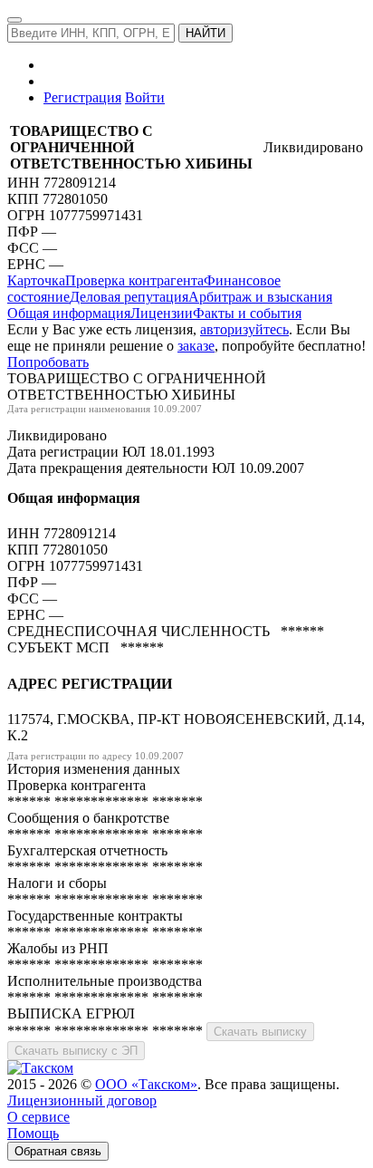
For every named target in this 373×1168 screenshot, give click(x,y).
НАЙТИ (205, 33)
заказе (196, 345)
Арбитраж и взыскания (260, 296)
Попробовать (48, 362)
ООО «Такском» (146, 1084)
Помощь (33, 1133)
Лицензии (161, 313)
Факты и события (247, 313)
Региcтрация (82, 97)
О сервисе (38, 1117)
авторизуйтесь (244, 329)
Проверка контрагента (134, 280)
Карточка (36, 280)
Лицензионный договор (82, 1100)
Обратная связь (57, 1151)
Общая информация (68, 313)
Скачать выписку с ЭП (76, 1050)
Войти (145, 97)
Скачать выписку (260, 1031)
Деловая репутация (129, 296)
